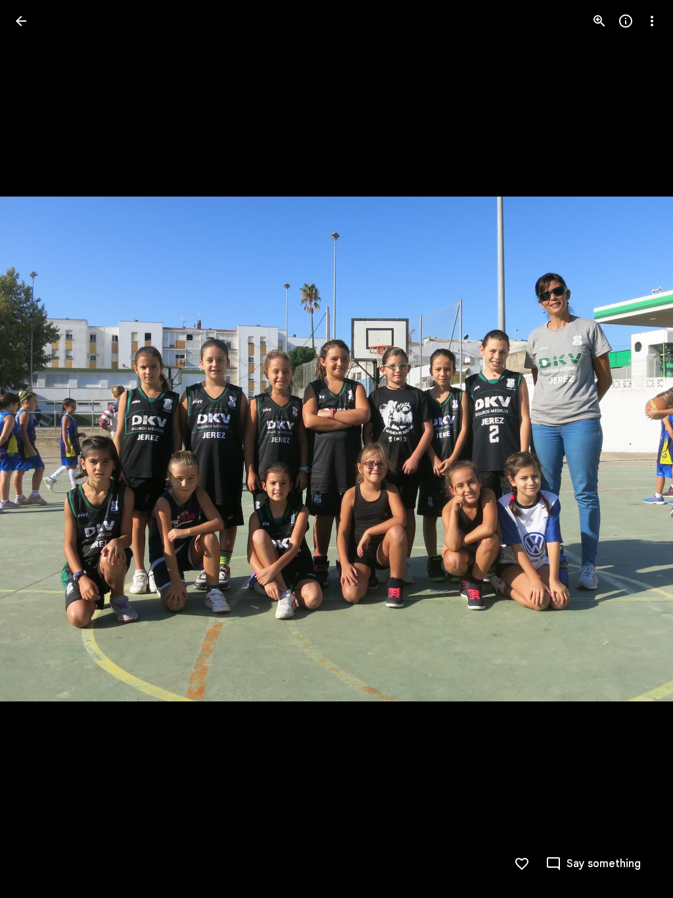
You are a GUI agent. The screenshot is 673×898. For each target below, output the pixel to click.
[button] (36, 449)
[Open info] (626, 21)
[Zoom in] (599, 21)
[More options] (652, 21)
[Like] (522, 864)
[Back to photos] (21, 21)
